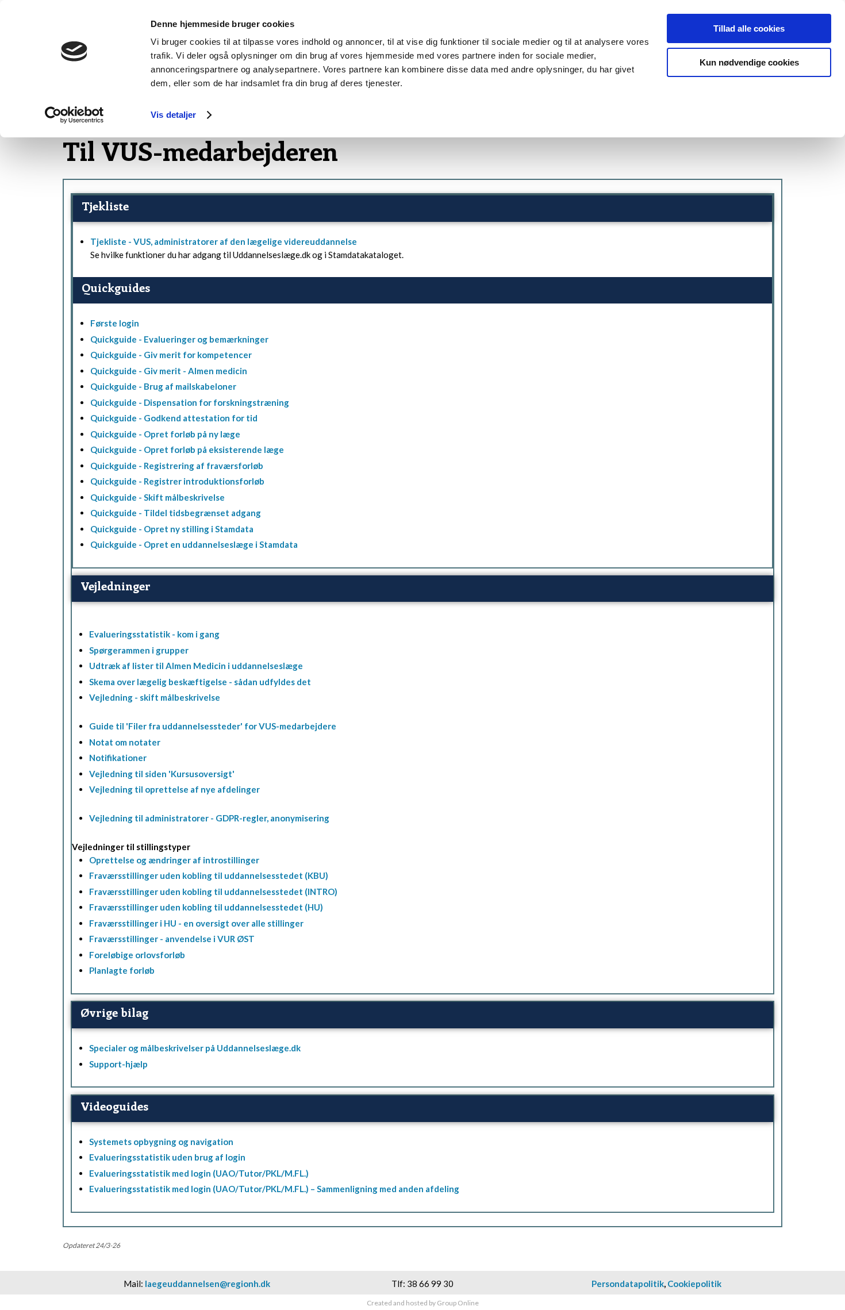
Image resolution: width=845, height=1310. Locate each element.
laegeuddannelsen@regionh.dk (207, 1283)
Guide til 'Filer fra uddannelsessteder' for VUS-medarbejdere (212, 726)
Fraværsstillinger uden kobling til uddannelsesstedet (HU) (206, 907)
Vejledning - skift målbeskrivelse (154, 697)
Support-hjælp (118, 1064)
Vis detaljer (173, 115)
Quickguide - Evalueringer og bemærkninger (179, 339)
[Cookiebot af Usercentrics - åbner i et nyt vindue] (74, 115)
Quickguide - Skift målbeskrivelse (157, 497)
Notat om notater (124, 742)
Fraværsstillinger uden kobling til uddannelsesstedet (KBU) (208, 875)
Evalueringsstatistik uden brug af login (167, 1157)
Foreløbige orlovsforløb (137, 955)
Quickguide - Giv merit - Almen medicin (168, 371)
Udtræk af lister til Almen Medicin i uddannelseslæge (196, 665)
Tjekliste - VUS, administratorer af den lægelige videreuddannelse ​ (223, 241)
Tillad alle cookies (749, 28)
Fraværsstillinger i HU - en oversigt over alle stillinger (196, 923)
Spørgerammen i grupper (139, 650)
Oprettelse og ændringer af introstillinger (174, 860)
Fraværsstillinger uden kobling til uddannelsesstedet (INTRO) (213, 891)
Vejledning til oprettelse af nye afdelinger (174, 789)
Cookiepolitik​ (694, 1283)
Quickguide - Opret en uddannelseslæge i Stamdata (194, 544)
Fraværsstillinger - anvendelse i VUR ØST (172, 938)
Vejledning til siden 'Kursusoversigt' (162, 774)
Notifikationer (118, 757)
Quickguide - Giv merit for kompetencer (171, 354)
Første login (114, 323)
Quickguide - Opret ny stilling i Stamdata (172, 529)
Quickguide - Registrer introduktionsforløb (177, 481)
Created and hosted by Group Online (423, 1303)
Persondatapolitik (628, 1283)
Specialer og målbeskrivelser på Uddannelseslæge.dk (195, 1048)
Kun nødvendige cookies (749, 62)
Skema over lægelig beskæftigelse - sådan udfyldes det (200, 682)
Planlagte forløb (122, 970)
